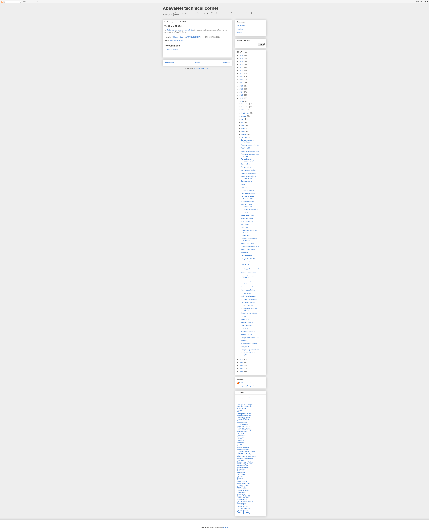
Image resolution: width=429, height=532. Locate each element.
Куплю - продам (243, 448)
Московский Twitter (244, 415)
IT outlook (240, 505)
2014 (242, 92)
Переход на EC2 (247, 305)
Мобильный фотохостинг (250, 151)
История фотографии (249, 299)
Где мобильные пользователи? (247, 160)
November (245, 107)
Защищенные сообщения (246, 456)
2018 (242, 80)
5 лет (243, 184)
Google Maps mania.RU (245, 501)
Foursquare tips (242, 507)
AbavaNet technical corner (191, 8)
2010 (242, 359)
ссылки (181, 40)
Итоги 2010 (245, 319)
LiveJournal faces (243, 498)
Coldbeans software (247, 383)
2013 (242, 95)
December (245, 104)
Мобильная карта (247, 243)
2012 (242, 98)
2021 (242, 71)
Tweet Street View (243, 483)
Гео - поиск (241, 437)
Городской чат (246, 167)
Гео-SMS (240, 439)
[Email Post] (206, 37)
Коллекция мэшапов (248, 173)
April (243, 128)
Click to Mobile (242, 489)
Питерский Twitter (243, 417)
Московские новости (244, 446)
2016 (242, 86)
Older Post (226, 63)
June (243, 122)
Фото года (244, 340)
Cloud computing (247, 325)
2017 (242, 83)
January (244, 137)
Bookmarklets (242, 422)
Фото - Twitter (242, 481)
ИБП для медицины (244, 406)
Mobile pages (242, 431)
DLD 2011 (244, 212)
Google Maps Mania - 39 (250, 337)
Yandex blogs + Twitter (245, 464)
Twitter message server (245, 458)
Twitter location (242, 465)
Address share (242, 499)
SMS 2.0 (244, 187)
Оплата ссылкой (247, 287)
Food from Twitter (243, 485)
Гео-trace (240, 440)
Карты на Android (247, 215)
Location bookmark (244, 508)
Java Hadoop (245, 164)
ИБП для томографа (244, 405)
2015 (242, 89)
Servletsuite (241, 25)
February (244, 134)
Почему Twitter (246, 256)
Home (197, 63)
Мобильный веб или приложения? (248, 177)
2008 (242, 365)
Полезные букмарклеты (249, 209)
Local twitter (241, 460)
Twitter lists (241, 473)
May (243, 125)
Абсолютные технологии (246, 412)
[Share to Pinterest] (219, 37)
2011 (241, 101)
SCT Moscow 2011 (247, 221)
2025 (242, 58)
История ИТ (245, 347)
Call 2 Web (241, 494)
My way (239, 444)
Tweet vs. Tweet (242, 421)
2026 (242, 55)
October (244, 110)
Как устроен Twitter (248, 290)
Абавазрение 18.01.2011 (250, 246)
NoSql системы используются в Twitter (180, 30)
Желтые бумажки (243, 453)
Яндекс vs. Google (247, 190)
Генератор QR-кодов (244, 430)
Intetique (240, 29)
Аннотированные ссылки (246, 451)
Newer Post (169, 63)
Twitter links (241, 469)
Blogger (225, 527)
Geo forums (241, 474)
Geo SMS (244, 227)
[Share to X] (214, 37)
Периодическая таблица (250, 145)
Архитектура (174, 40)
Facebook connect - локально (248, 277)
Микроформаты (247, 322)
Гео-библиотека (246, 284)
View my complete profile (246, 386)
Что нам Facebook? (248, 201)
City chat (240, 478)
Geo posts (240, 476)
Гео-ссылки (241, 435)
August (244, 116)
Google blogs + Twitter (245, 462)
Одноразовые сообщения (246, 455)
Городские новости (248, 193)
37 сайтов (244, 253)
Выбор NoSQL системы (249, 343)
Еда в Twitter (241, 487)
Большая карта (246, 181)
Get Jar (243, 316)
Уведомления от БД (248, 170)
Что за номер (246, 293)
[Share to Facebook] (217, 37)
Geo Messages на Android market (247, 197)
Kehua (239, 410)
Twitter (239, 33)
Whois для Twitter (247, 218)
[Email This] (210, 37)
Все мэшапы (241, 503)
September (245, 113)
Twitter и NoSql (246, 334)
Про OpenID (245, 148)
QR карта (240, 433)
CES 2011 (244, 328)
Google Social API (243, 496)
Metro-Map (241, 442)
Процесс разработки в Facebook (249, 239)
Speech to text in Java (249, 313)
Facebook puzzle (243, 512)
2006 (242, 371)
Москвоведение (243, 449)
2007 (242, 368)
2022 (242, 67)
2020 (242, 74)
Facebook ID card (243, 514)
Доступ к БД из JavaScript (250, 350)
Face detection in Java (249, 262)
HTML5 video (245, 265)
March (243, 131)
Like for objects (242, 510)
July (243, 119)
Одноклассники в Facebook (247, 141)
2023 (242, 64)
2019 (242, 77)
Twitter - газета (242, 467)
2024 (242, 61)
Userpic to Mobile (243, 490)
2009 (242, 362)
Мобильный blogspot (248, 296)
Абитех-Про (241, 408)
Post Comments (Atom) (201, 68)
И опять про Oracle (248, 331)
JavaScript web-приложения (246, 205)
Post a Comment (172, 49)
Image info (241, 492)
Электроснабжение (244, 414)
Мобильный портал (248, 249)
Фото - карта (241, 480)
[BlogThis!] (212, 37)
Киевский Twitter (243, 419)
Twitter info (241, 471)
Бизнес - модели (247, 281)
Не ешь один (245, 235)
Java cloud (245, 224)
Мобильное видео (243, 428)
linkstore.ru (252, 398)
